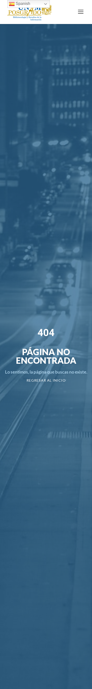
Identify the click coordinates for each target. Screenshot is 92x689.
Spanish (22, 3)
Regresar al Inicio (46, 380)
